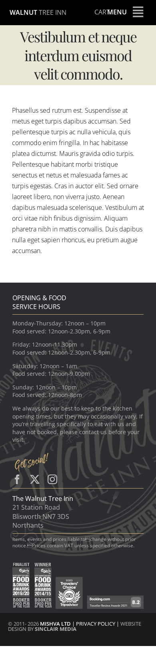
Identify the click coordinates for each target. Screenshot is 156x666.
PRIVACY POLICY (96, 623)
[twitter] (35, 479)
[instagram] (52, 479)
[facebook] (17, 479)
